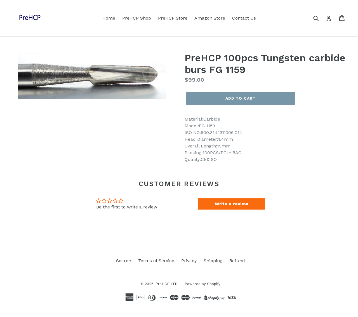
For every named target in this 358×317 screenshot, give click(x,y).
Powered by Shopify (202, 284)
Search (123, 260)
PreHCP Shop (136, 18)
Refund (237, 260)
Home (108, 18)
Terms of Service (156, 260)
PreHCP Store (172, 18)
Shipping (213, 260)
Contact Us (244, 18)
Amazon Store (209, 18)
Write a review (231, 203)
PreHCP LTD (167, 284)
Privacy (189, 260)
